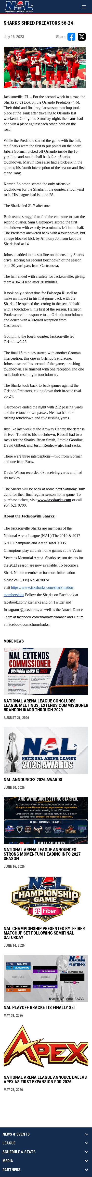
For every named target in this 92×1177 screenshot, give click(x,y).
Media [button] (7, 1161)
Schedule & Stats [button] (19, 1152)
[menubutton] (84, 7)
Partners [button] (11, 1170)
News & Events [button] (16, 1134)
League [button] (8, 1143)
